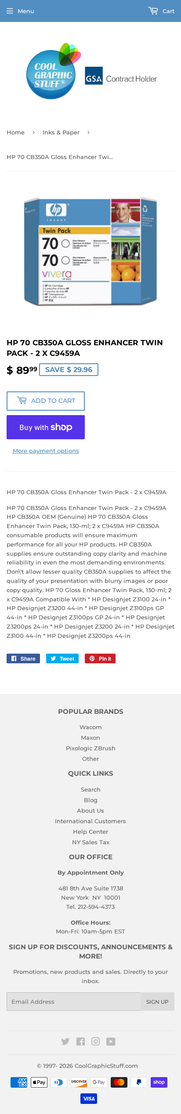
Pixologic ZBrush (91, 748)
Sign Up (157, 1001)
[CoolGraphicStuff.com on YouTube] (111, 1042)
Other (90, 758)
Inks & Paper (61, 132)
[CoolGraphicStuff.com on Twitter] (65, 1042)
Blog (91, 799)
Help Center (90, 831)
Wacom (91, 727)
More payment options (46, 450)
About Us (90, 810)
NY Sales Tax (90, 842)
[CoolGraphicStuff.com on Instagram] (95, 1042)
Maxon (90, 737)
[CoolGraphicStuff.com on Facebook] (80, 1042)
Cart (167, 10)
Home (16, 132)
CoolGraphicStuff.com (106, 1065)
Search (91, 789)
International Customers (90, 821)
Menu (26, 10)
